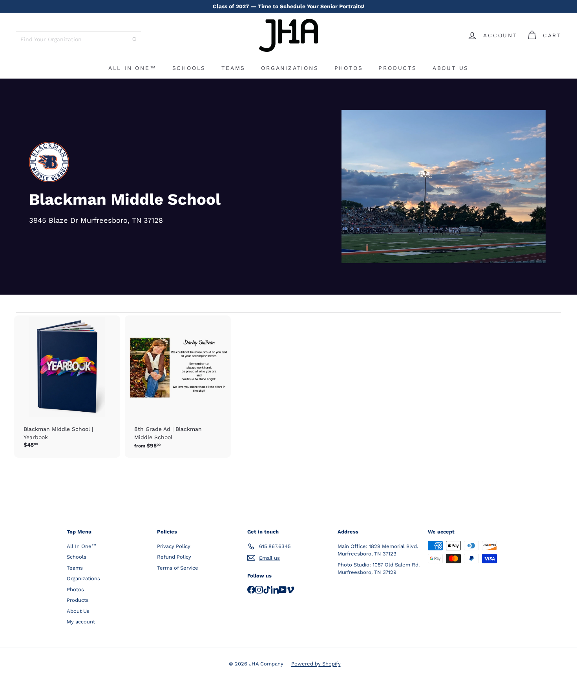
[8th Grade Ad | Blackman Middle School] (177, 386)
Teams (233, 68)
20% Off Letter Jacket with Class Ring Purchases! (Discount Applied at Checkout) (288, 8)
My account (81, 622)
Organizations (289, 68)
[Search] (134, 39)
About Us (451, 68)
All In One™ (132, 68)
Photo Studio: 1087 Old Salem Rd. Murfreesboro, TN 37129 (379, 569)
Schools (189, 68)
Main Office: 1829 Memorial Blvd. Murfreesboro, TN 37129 (378, 550)
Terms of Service (177, 568)
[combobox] (78, 39)
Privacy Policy (173, 546)
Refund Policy (174, 557)
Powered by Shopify (316, 664)
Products (397, 68)
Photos (348, 68)
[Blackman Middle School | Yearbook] (67, 385)
